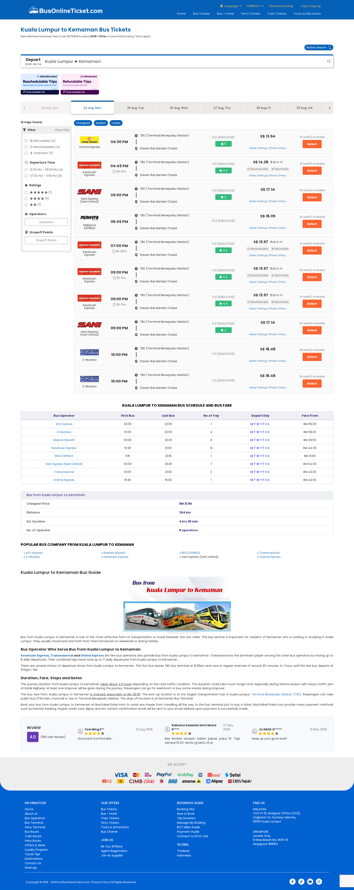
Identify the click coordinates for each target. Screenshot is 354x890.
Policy (282, 148)
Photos (273, 148)
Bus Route (32, 832)
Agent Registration (114, 851)
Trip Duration (186, 818)
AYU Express (64, 424)
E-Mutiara (64, 432)
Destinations (34, 859)
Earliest (101, 123)
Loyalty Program (36, 850)
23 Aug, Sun (49, 108)
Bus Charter (109, 832)
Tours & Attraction (307, 14)
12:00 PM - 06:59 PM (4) (46, 170)
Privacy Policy (99, 882)
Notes (252, 148)
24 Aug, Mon (92, 108)
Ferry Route (33, 841)
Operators (46, 222)
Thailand (183, 851)
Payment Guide (188, 832)
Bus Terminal (34, 823)
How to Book (185, 814)
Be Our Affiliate (112, 846)
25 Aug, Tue (135, 108)
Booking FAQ (186, 809)
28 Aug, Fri (263, 108)
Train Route (33, 836)
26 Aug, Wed (179, 108)
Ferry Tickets (250, 14)
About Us (31, 814)
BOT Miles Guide (188, 827)
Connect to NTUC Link (192, 836)
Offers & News (35, 845)
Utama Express (64, 480)
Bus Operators (35, 818)
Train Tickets (277, 14)
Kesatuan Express (64, 448)
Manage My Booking (191, 823)
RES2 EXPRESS (64, 456)
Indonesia (184, 855)
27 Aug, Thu (222, 108)
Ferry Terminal (35, 827)
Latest (116, 123)
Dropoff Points (46, 240)
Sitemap (31, 868)
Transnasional (64, 472)
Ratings (263, 148)
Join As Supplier (112, 855)
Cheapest (83, 123)
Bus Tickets (201, 14)
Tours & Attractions (115, 827)
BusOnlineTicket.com (75, 882)
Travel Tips (32, 854)
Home (181, 14)
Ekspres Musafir (64, 440)
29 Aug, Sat (305, 108)
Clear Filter (62, 130)
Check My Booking (281, 6)
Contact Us (33, 863)
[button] (40, 84)
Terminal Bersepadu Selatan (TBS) (276, 694)
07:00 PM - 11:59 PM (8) (46, 176)
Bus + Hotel (225, 14)
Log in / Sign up (310, 6)
